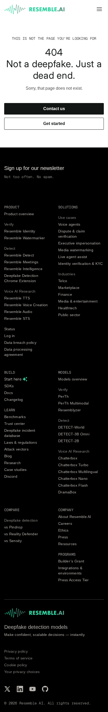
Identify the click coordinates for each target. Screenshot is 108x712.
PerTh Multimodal (73, 403)
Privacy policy (16, 651)
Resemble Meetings (21, 262)
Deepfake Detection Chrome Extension (21, 278)
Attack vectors (16, 449)
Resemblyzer (69, 410)
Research (12, 463)
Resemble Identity (19, 231)
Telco (62, 281)
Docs (8, 393)
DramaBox (67, 492)
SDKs (9, 386)
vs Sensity (13, 541)
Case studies (15, 470)
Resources (67, 544)
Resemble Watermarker (24, 238)
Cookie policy (15, 665)
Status (9, 329)
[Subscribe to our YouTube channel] (32, 689)
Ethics (63, 530)
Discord (10, 476)
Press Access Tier (73, 580)
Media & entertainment (78, 301)
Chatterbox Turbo (73, 465)
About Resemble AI (74, 517)
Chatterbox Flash (73, 485)
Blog (8, 456)
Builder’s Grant (71, 561)
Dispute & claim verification (71, 233)
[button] (99, 9)
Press (63, 537)
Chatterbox (67, 458)
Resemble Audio (18, 312)
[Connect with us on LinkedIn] (20, 689)
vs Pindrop (13, 527)
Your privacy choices (22, 672)
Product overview (19, 214)
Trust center (14, 423)
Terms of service (18, 658)
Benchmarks (15, 417)
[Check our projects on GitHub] (45, 689)
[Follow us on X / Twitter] (7, 689)
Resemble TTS (17, 298)
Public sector (69, 315)
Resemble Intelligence (23, 269)
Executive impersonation (79, 243)
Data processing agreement (18, 352)
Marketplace (68, 288)
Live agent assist (72, 257)
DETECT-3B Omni (73, 434)
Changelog (13, 399)
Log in (9, 336)
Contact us (54, 108)
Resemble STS (17, 318)
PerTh (63, 396)
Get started (54, 123)
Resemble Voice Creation (26, 305)
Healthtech (67, 308)
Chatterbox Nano (73, 478)
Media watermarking (75, 250)
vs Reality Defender (21, 534)
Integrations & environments (70, 570)
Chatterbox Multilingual (78, 472)
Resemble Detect (19, 255)
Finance (65, 294)
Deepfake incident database (19, 433)
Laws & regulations (20, 442)
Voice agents (69, 224)
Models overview (72, 379)
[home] (34, 9)
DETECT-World (71, 427)
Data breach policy (20, 342)
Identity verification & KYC (80, 263)
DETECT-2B (68, 441)
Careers (65, 523)
